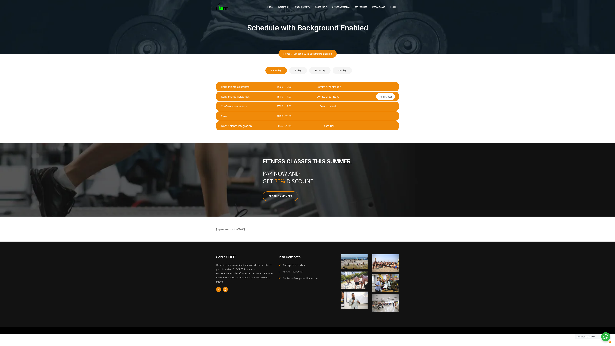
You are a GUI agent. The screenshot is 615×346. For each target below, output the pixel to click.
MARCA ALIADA (378, 7)
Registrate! (385, 96)
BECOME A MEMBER (280, 196)
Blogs (393, 7)
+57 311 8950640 (293, 271)
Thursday (276, 70)
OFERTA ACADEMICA (340, 7)
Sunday (342, 70)
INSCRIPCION (283, 7)
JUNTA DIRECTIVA (302, 7)
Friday (298, 70)
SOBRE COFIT (321, 7)
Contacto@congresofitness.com (300, 278)
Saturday (320, 70)
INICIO (270, 7)
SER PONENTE (361, 7)
